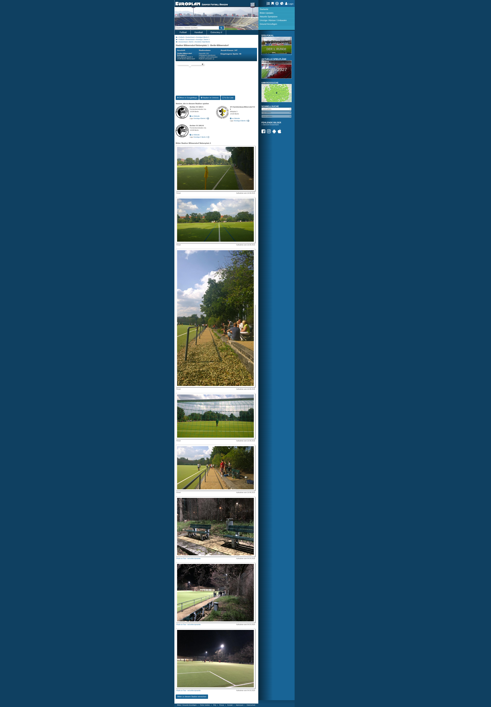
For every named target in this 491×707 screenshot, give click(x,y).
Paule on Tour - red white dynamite (188, 558)
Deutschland (190, 37)
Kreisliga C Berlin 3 (203, 39)
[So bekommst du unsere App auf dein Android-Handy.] (274, 131)
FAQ (214, 705)
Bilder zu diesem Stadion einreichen (191, 697)
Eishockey (216, 32)
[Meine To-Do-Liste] (273, 3)
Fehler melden (205, 705)
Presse (221, 705)
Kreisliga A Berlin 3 (202, 37)
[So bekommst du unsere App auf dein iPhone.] (280, 131)
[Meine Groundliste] (269, 3)
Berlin (191, 42)
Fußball (183, 32)
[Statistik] (282, 3)
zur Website (195, 116)
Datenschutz (251, 705)
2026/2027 (276, 69)
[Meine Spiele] (277, 3)
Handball (198, 32)
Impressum (239, 705)
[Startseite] (188, 6)
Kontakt (230, 705)
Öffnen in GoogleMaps (187, 98)
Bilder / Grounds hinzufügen (187, 705)
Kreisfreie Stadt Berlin (202, 42)
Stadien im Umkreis (210, 98)
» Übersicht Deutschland (270, 125)
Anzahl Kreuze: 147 (229, 50)
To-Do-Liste (228, 98)
